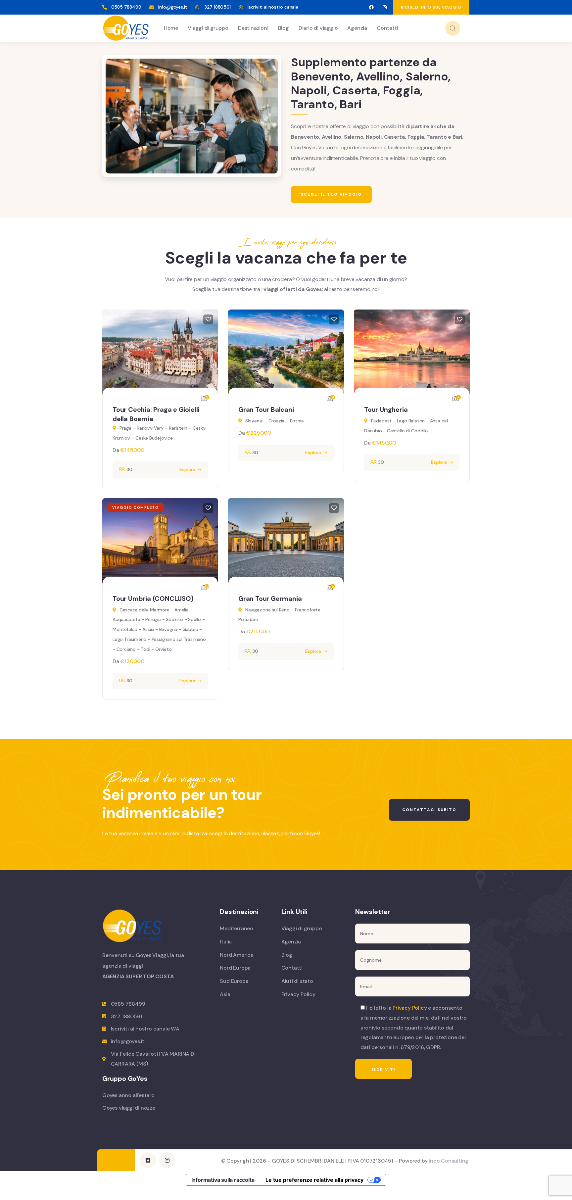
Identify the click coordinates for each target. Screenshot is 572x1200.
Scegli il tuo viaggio (331, 194)
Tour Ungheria (385, 409)
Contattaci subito (429, 809)
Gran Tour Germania (270, 598)
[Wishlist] (208, 319)
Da (116, 450)
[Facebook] (371, 7)
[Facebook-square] (148, 1160)
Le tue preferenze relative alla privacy (314, 1179)
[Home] (126, 28)
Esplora (187, 469)
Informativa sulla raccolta (223, 1179)
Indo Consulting (448, 1160)
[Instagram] (385, 7)
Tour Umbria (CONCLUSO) (153, 598)
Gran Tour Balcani (266, 409)
